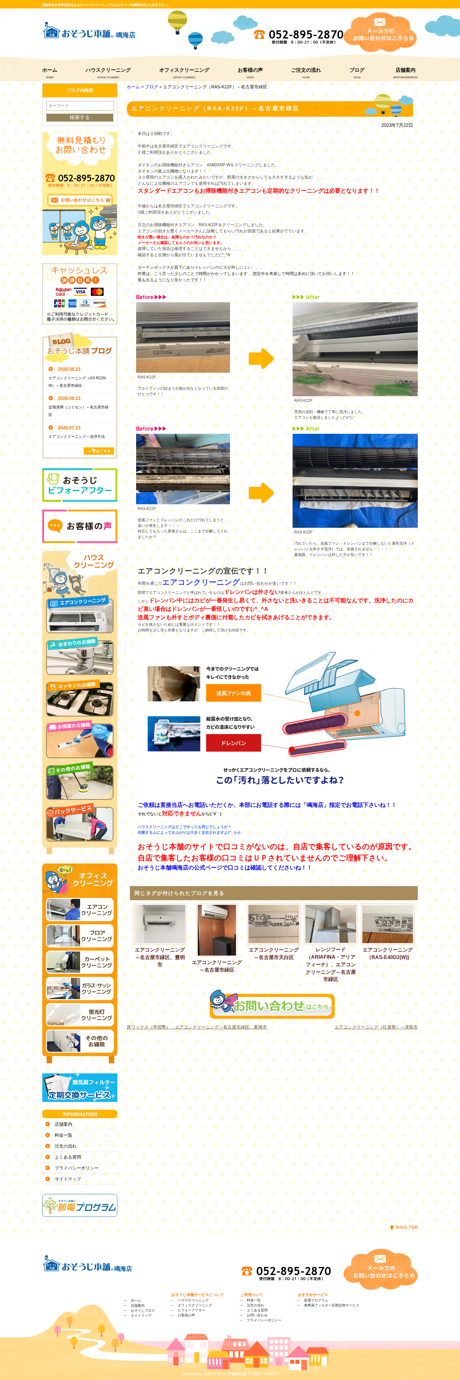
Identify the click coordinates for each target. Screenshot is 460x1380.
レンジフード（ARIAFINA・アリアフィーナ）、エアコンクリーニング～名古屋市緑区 (331, 964)
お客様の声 (250, 70)
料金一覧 (63, 1135)
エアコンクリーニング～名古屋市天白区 (274, 953)
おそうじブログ (143, 1310)
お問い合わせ (257, 1315)
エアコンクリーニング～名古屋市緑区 (217, 966)
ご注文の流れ (306, 70)
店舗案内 (406, 70)
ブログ (357, 70)
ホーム (49, 70)
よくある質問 (68, 1157)
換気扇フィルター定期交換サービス (331, 1305)
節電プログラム (316, 1300)
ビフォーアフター (191, 1310)
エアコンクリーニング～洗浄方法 (77, 436)
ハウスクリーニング (108, 70)
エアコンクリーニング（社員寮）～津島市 (376, 1027)
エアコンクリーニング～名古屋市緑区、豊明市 (160, 957)
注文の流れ (66, 1146)
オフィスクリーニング (184, 70)
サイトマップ (68, 1178)
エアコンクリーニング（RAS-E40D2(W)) (388, 953)
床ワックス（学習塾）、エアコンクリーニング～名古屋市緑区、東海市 (197, 1027)
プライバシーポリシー (77, 1167)
